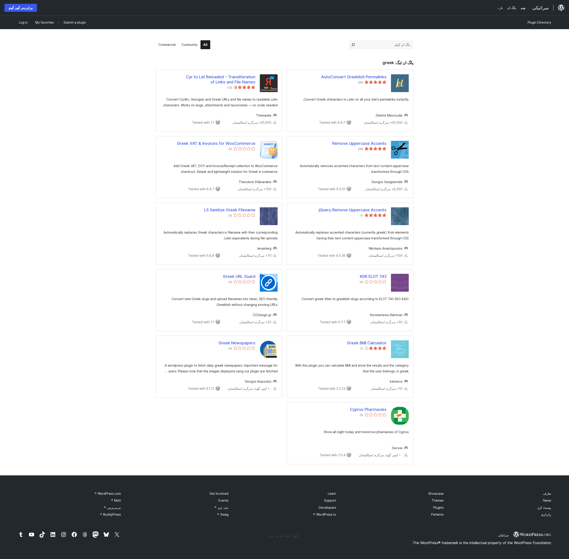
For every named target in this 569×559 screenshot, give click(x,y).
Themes (438, 500)
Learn (332, 493)
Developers (327, 507)
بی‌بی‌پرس (112, 507)
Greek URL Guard (239, 276)
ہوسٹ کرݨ (544, 507)
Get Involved (218, 493)
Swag (222, 514)
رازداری (546, 514)
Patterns (437, 514)
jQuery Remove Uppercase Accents (353, 210)
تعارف (547, 493)
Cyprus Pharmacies (368, 409)
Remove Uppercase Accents (359, 143)
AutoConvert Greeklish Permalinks (354, 77)
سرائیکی (503, 535)
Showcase (436, 493)
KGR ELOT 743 (373, 276)
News (547, 500)
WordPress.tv (324, 514)
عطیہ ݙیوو (221, 507)
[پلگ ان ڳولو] (353, 44)
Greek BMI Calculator (367, 343)
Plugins (438, 507)
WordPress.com (107, 493)
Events (223, 500)
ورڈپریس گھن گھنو (21, 8)
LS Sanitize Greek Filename (229, 210)
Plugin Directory (539, 22)
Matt (115, 500)
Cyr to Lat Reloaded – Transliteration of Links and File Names (220, 79)
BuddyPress (110, 514)
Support (330, 500)
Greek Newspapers (236, 343)
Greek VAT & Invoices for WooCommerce (216, 143)
